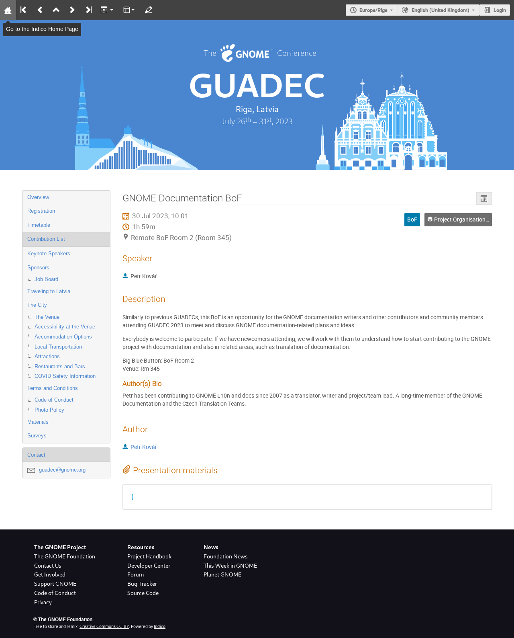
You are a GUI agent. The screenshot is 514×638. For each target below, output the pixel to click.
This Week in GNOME (230, 565)
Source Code (143, 593)
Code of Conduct (54, 400)
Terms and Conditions (52, 388)
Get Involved (49, 574)
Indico (159, 626)
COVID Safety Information (65, 376)
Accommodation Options (63, 337)
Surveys (37, 436)
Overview (38, 197)
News (211, 547)
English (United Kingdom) (440, 10)
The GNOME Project (60, 547)
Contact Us (47, 565)
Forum (135, 574)
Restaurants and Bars (60, 366)
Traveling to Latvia (48, 291)
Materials (38, 422)
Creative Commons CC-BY (104, 626)
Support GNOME (55, 584)
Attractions (47, 356)
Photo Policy (49, 410)
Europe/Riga (373, 10)
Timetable (38, 225)
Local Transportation (58, 347)
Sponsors (38, 268)
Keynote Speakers (48, 253)
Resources (141, 547)
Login (500, 10)
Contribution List (46, 239)
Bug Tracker (142, 584)
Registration (41, 211)
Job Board (46, 279)
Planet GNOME (222, 574)
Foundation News (226, 556)
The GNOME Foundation (64, 556)
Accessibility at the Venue (65, 327)
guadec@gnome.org (62, 470)
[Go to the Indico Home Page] (8, 10)
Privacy (43, 602)
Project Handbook (149, 556)
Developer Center (148, 565)
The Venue (47, 317)
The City (37, 305)
